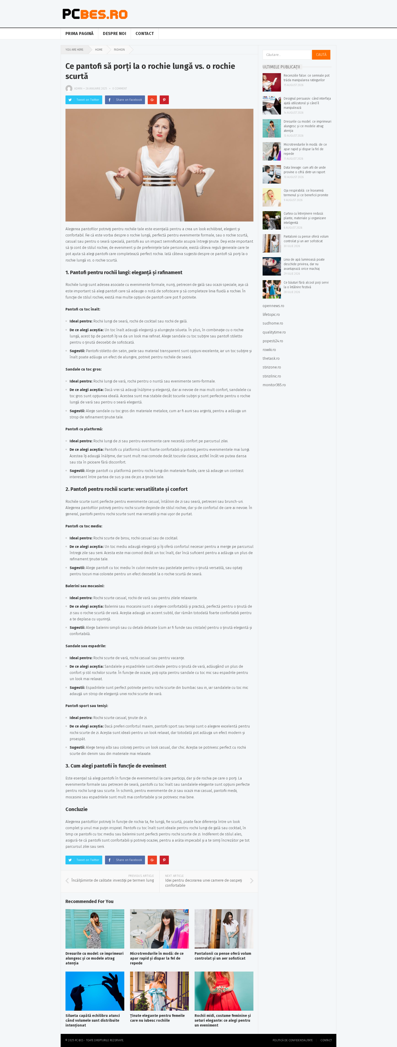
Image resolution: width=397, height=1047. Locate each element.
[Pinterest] (164, 99)
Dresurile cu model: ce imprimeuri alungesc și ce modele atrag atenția (94, 958)
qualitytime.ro (274, 332)
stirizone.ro (272, 367)
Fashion (119, 49)
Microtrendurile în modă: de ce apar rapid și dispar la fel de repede (157, 958)
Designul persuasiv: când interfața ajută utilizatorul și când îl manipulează (307, 103)
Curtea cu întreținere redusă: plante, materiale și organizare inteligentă (305, 218)
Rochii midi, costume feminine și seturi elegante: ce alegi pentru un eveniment (223, 1020)
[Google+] (152, 99)
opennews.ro (273, 306)
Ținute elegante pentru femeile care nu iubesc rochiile (157, 1018)
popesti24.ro (273, 341)
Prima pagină (79, 33)
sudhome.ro (273, 323)
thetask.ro (271, 358)
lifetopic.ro (271, 314)
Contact (145, 33)
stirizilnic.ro (272, 376)
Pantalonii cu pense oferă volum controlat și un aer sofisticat (223, 956)
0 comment (119, 88)
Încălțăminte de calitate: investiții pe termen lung (112, 880)
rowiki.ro (269, 350)
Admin (78, 88)
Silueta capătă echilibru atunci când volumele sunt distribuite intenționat (92, 1020)
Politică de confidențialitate (293, 1040)
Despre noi (114, 33)
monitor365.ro (274, 385)
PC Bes (79, 1040)
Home (98, 49)
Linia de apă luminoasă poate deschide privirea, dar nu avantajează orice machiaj (304, 264)
